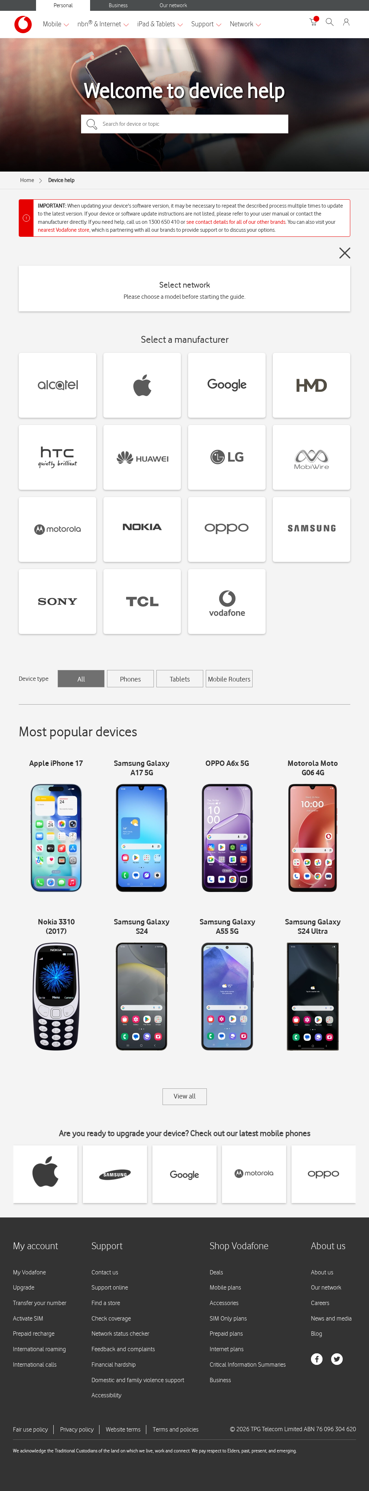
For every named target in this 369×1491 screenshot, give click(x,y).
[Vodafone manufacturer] (227, 601)
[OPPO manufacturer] (227, 529)
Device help (61, 180)
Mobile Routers (229, 679)
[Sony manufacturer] (57, 601)
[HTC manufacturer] (57, 457)
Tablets (180, 679)
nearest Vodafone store (63, 230)
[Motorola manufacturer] (57, 529)
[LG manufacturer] (227, 457)
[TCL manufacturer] (142, 601)
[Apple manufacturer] (142, 385)
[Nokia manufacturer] (142, 529)
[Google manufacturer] (227, 385)
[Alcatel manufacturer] (57, 385)
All (81, 679)
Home (27, 180)
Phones (130, 679)
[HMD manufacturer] (311, 385)
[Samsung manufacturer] (311, 529)
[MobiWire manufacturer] (311, 457)
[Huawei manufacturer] (142, 457)
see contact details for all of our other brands (235, 222)
